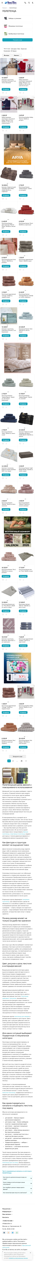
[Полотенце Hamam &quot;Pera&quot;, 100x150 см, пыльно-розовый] (8, 556)
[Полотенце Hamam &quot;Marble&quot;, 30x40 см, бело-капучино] (8, 489)
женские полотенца (8, 1092)
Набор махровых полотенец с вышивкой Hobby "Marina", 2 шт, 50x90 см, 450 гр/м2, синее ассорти (8, 120)
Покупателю (6, 1208)
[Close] (30, 1253)
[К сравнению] (6, 92)
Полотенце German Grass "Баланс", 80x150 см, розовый (9, 261)
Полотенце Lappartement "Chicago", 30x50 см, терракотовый (9, 707)
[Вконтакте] (4, 1232)
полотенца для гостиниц (10, 1162)
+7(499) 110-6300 (7, 1220)
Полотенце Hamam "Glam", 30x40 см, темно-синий (8, 433)
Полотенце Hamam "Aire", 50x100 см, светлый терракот (9, 742)
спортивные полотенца (17, 834)
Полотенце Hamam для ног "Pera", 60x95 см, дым (26, 570)
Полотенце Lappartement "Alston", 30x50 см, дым (26, 260)
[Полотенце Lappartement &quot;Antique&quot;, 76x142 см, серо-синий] (26, 625)
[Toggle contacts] (25, 2)
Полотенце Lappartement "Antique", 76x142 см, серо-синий (26, 640)
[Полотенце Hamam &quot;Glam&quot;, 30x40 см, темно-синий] (8, 418)
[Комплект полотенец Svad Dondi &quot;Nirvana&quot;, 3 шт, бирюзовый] (8, 315)
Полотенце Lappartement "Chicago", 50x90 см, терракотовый (9, 295)
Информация (6, 1211)
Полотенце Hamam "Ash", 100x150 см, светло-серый (26, 330)
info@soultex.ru (7, 1223)
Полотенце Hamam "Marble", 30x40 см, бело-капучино (9, 504)
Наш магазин (6, 1214)
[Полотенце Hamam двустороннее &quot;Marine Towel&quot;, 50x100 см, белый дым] (8, 210)
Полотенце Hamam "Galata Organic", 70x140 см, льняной (25, 397)
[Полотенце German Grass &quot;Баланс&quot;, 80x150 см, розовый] (8, 246)
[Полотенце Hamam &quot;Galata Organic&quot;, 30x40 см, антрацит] (26, 174)
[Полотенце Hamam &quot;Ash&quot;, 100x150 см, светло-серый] (26, 315)
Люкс (18, 48)
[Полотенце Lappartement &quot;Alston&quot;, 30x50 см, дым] (26, 246)
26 (21, 761)
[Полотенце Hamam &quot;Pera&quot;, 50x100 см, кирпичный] (26, 210)
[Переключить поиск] (29, 2)
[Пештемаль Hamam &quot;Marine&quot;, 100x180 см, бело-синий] (26, 591)
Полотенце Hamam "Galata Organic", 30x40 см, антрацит (25, 188)
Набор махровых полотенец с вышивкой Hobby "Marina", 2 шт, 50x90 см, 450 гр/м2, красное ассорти (25, 82)
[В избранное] (3, 92)
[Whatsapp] (17, 1232)
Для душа (14, 48)
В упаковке (7, 51)
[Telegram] (12, 1232)
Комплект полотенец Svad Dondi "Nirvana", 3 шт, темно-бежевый (9, 81)
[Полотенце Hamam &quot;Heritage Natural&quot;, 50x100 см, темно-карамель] (26, 281)
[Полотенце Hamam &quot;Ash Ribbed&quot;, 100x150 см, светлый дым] (26, 727)
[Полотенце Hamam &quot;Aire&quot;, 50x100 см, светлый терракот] (8, 727)
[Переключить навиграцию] (2, 2)
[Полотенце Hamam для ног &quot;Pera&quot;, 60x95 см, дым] (26, 556)
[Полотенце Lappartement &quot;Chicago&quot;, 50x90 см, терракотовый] (8, 281)
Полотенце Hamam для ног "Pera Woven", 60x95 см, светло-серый (8, 605)
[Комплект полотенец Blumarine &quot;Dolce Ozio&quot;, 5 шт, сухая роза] (8, 625)
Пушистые (24, 48)
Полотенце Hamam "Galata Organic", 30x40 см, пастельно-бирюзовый (8, 398)
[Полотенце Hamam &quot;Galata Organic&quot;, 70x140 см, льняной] (26, 382)
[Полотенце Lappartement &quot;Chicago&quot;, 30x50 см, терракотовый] (8, 692)
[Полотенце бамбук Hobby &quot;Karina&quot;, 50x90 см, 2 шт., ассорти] (26, 692)
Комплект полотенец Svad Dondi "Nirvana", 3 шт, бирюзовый (9, 330)
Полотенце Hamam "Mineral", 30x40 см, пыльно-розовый (24, 504)
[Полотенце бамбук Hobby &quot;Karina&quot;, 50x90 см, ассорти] (26, 104)
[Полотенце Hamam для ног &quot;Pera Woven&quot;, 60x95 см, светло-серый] (8, 591)
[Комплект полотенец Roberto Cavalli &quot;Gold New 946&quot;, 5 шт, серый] (8, 455)
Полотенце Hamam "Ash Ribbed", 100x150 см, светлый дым (25, 742)
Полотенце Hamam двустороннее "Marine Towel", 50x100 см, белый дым (8, 226)
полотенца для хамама (21, 1016)
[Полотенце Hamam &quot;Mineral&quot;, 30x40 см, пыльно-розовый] (26, 489)
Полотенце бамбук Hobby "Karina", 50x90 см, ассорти (26, 119)
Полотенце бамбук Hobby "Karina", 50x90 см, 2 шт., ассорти (26, 707)
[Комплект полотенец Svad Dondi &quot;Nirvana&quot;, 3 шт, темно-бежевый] (8, 66)
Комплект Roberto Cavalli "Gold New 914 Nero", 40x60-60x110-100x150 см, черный (26, 434)
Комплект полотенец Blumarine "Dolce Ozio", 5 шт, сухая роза (8, 640)
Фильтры (6, 55)
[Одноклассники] (8, 1232)
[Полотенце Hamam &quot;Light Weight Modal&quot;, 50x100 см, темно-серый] (26, 455)
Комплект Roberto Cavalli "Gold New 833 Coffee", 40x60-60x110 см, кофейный (9, 189)
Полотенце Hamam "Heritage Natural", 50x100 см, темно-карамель (26, 295)
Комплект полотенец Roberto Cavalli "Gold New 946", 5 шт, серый (9, 469)
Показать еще (17, 40)
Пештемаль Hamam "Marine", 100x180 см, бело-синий (24, 605)
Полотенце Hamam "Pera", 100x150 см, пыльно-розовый (9, 571)
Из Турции (13, 51)
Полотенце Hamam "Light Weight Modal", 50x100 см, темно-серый (26, 469)
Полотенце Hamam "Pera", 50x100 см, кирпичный (26, 224)
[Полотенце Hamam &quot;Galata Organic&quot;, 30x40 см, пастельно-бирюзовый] (8, 382)
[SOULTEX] (10, 2)
